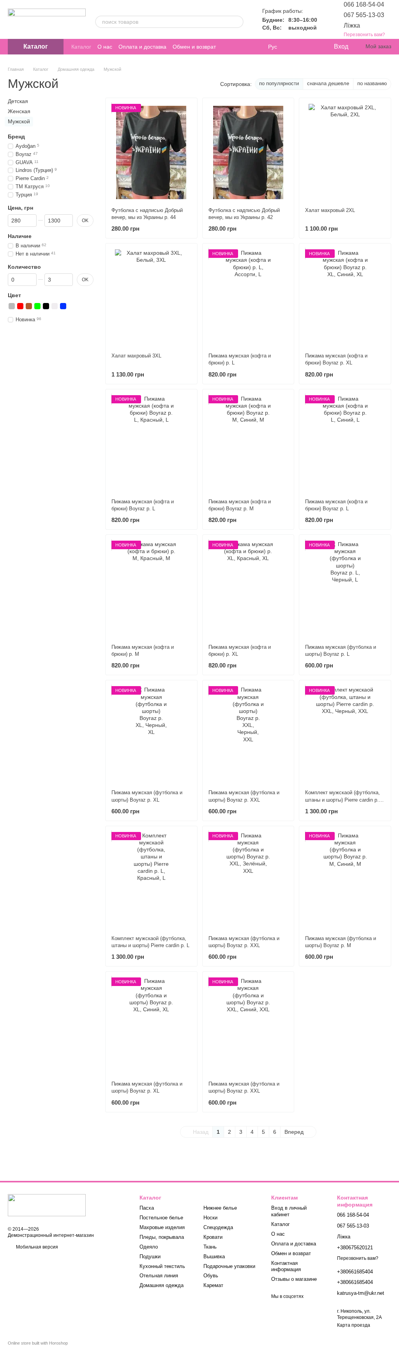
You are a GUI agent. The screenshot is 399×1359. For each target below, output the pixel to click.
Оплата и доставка (142, 47)
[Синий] (63, 306)
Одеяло (148, 1247)
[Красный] (20, 306)
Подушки (150, 1256)
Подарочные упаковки (229, 1266)
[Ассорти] (72, 306)
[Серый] (12, 306)
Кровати (212, 1237)
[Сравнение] (296, 47)
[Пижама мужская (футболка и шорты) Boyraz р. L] (345, 589)
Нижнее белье (220, 1208)
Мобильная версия (36, 1247)
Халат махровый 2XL (330, 210)
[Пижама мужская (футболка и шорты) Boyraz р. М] (345, 880)
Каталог (81, 47)
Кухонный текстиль (162, 1266)
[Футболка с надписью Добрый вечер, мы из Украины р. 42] (248, 152)
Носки (210, 1218)
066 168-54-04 (364, 4)
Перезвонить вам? (364, 34)
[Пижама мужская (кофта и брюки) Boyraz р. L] (151, 443)
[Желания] (311, 47)
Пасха (146, 1208)
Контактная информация (286, 1266)
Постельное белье (161, 1218)
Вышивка (214, 1256)
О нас (104, 47)
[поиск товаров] (237, 22)
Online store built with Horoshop (38, 1343)
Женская (19, 111)
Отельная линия (158, 1275)
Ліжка (352, 25)
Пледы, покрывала (161, 1237)
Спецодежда (218, 1227)
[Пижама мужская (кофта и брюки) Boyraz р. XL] (345, 298)
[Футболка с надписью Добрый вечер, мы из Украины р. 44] (151, 152)
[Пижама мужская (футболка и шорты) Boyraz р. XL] (151, 734)
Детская (18, 101)
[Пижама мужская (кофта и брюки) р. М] (151, 589)
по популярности (279, 83)
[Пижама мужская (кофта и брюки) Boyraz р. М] (248, 443)
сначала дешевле (328, 83)
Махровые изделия (162, 1227)
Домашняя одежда (161, 1285)
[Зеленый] (37, 306)
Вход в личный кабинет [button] (289, 1211)
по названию (372, 83)
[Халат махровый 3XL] (151, 298)
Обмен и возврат (194, 47)
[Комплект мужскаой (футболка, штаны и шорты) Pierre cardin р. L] (151, 880)
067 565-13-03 (364, 15)
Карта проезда (353, 1325)
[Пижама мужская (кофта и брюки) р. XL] (248, 589)
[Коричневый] (29, 306)
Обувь (210, 1275)
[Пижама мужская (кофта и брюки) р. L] (248, 298)
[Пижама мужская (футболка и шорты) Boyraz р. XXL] (248, 734)
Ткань (210, 1247)
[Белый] (54, 306)
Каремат (213, 1285)
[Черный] (46, 306)
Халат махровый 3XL (136, 356)
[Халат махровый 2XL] (345, 152)
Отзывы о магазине (294, 1279)
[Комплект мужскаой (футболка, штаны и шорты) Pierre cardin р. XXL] (345, 734)
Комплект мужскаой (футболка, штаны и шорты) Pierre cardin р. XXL (342, 799)
